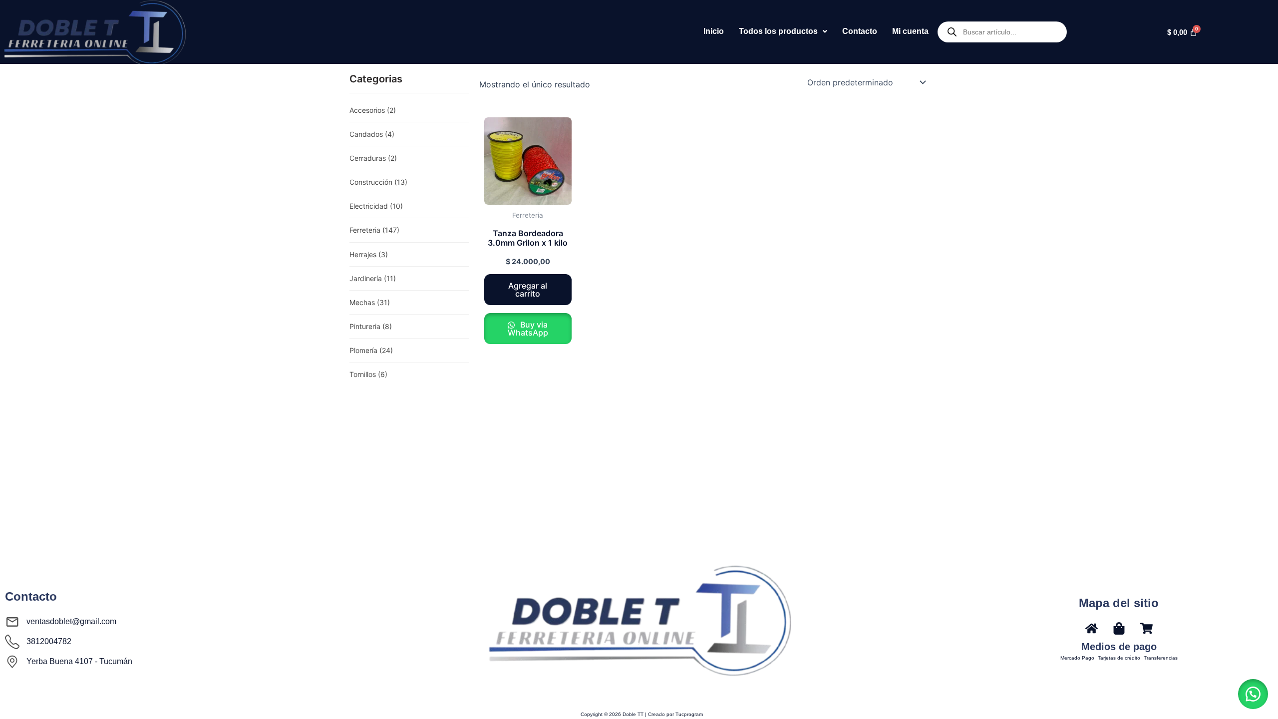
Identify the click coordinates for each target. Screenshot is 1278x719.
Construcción (378, 182)
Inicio (713, 31)
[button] (783, 31)
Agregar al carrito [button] (527, 290)
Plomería (371, 350)
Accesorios (372, 110)
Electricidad (376, 206)
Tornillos (368, 374)
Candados (371, 134)
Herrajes (368, 254)
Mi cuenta (910, 31)
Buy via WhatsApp (528, 329)
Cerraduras (373, 158)
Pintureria (370, 326)
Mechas (369, 302)
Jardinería (372, 278)
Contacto (859, 31)
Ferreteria (374, 230)
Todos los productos (778, 31)
